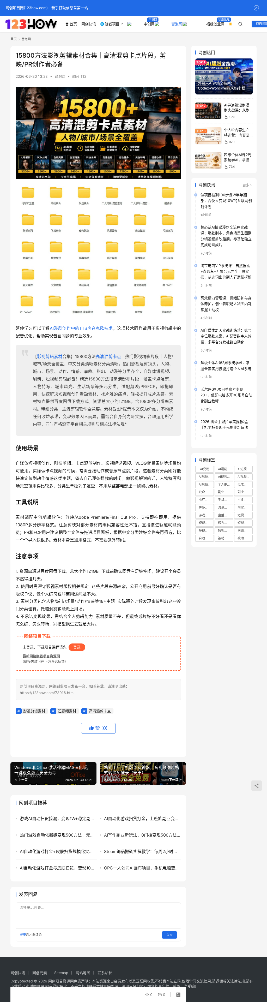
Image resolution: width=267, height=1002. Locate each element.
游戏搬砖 (205, 515)
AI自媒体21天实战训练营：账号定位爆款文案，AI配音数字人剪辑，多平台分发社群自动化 (226, 336)
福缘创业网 (214, 24)
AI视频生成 (206, 484)
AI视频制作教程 (245, 477)
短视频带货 (225, 531)
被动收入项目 (245, 538)
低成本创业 (245, 484)
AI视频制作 (225, 477)
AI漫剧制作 (225, 469)
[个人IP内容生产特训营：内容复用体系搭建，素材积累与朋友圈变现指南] (208, 135)
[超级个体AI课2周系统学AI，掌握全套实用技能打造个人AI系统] (208, 160)
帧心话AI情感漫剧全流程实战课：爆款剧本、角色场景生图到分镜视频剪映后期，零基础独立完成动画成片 (226, 236)
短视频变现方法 (206, 531)
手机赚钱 (224, 500)
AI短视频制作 (245, 469)
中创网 (148, 24)
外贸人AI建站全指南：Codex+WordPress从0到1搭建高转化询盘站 (223, 88)
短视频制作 (206, 523)
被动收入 (224, 538)
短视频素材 (67, 711)
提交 (169, 935)
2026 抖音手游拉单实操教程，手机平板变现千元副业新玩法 (226, 424)
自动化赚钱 (206, 538)
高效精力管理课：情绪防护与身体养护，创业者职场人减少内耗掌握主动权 (226, 304)
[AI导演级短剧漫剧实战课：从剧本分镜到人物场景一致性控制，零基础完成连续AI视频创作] (208, 111)
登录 (77, 647)
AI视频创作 (206, 477)
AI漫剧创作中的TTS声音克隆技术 (81, 328)
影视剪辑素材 (49, 356)
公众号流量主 (206, 492)
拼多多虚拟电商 (245, 500)
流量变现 (224, 507)
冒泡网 (175, 24)
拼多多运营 (206, 507)
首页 (73, 24)
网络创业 (244, 531)
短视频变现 (225, 523)
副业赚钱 (224, 492)
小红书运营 (206, 500)
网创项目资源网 (61, 981)
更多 (245, 185)
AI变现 (204, 469)
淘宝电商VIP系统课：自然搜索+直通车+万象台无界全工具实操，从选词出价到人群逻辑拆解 (226, 271)
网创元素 (39, 972)
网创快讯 (88, 24)
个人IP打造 (225, 484)
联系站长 (105, 972)
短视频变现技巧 (245, 523)
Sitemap (61, 972)
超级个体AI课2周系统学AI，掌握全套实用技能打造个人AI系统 (226, 365)
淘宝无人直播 (245, 507)
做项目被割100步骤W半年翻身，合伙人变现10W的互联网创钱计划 (226, 201)
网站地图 (83, 972)
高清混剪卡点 (108, 356)
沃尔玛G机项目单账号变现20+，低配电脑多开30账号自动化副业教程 (226, 395)
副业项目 (244, 492)
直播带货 (224, 515)
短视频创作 (245, 515)
